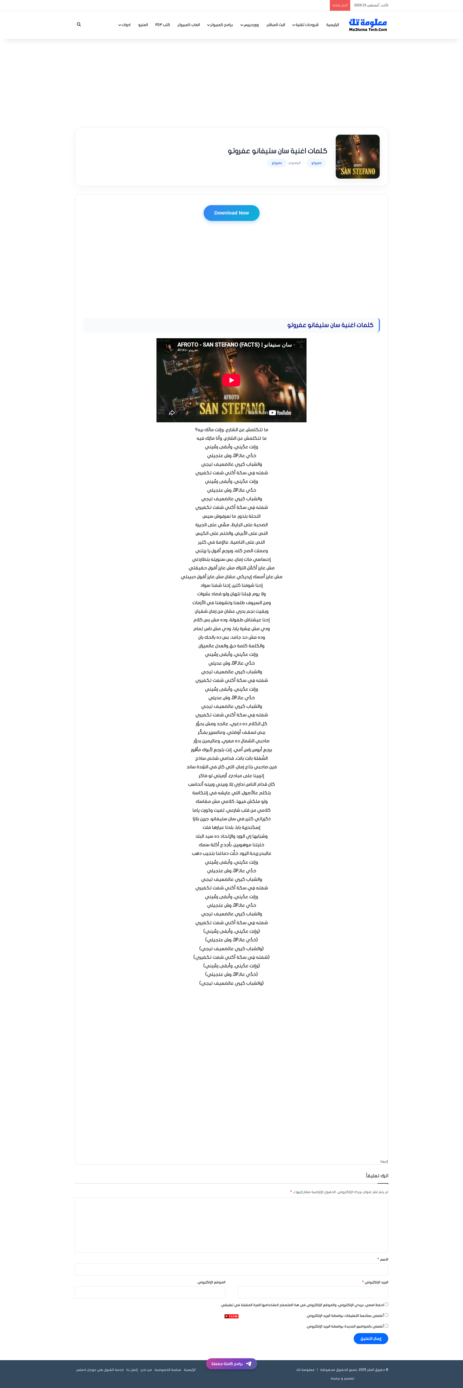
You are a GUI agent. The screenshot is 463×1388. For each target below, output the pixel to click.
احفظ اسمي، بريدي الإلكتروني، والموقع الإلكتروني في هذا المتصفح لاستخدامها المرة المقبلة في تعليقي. (302, 1305)
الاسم (383, 1259)
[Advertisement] (231, 81)
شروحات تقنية (307, 25)
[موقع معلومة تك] (368, 24)
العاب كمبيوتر (189, 25)
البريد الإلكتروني (375, 1282)
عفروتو (316, 162)
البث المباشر (276, 25)
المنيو (143, 25)
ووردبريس (251, 25)
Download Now (231, 213)
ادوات (126, 25)
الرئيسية (332, 25)
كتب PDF (162, 25)
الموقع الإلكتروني (211, 1282)
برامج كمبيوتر (221, 25)
